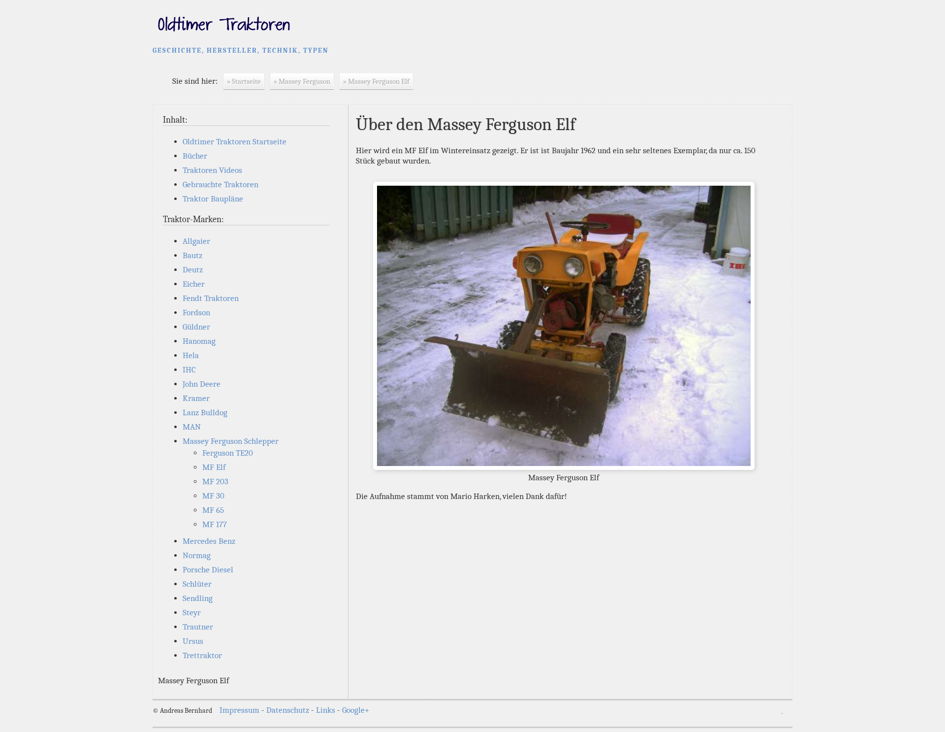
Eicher (194, 284)
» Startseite (244, 81)
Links (325, 710)
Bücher (195, 156)
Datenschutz (287, 710)
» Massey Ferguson (302, 81)
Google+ (355, 710)
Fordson (196, 312)
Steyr (192, 612)
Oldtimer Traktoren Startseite (234, 141)
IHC (189, 369)
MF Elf (213, 467)
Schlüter (197, 584)
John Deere (201, 384)
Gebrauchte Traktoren (220, 184)
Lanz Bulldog (205, 412)
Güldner (196, 327)
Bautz (192, 255)
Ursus (193, 641)
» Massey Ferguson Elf (376, 81)
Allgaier (196, 241)
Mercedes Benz (209, 541)
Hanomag (199, 341)
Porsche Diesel (208, 569)
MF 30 (213, 495)
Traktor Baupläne (213, 198)
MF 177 (214, 524)
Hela (191, 355)
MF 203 (215, 481)
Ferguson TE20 (227, 453)
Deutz (193, 269)
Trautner (198, 627)
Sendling (198, 598)
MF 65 (213, 510)
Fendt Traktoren (211, 298)
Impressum (239, 710)
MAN (192, 427)
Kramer (196, 398)
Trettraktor (202, 655)
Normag (197, 555)
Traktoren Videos (212, 170)
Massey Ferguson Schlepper (231, 441)
